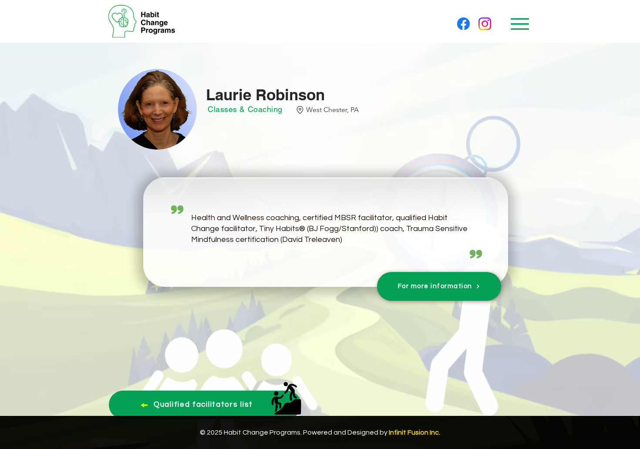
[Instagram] (484, 23)
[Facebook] (463, 23)
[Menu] (519, 23)
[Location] (300, 110)
